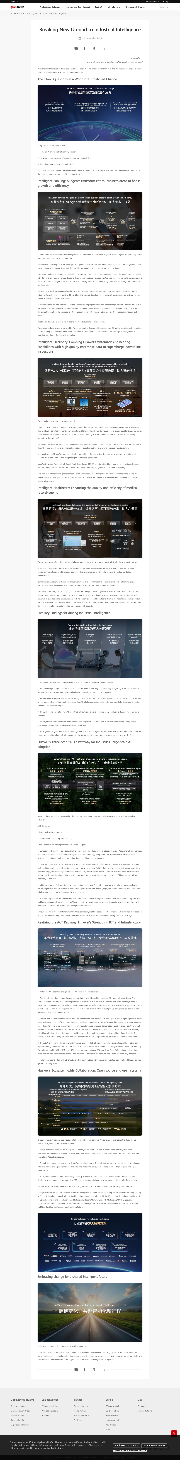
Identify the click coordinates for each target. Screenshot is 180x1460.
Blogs (108, 1429)
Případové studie (113, 1406)
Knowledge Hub (112, 1420)
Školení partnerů (81, 1406)
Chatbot (45, 1415)
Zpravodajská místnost (20, 1411)
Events (21, 13)
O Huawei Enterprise (19, 1406)
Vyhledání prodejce (50, 1411)
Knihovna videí (112, 1415)
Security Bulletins (145, 1411)
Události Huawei (18, 1415)
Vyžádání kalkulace (50, 1406)
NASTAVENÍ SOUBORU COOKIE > (130, 1450)
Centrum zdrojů (112, 1411)
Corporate (142, 1406)
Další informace (58, 1448)
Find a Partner (80, 1411)
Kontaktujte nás (17, 1420)
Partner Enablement (82, 1415)
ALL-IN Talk (111, 1425)
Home (13, 13)
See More (78, 1420)
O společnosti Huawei (20, 1425)
